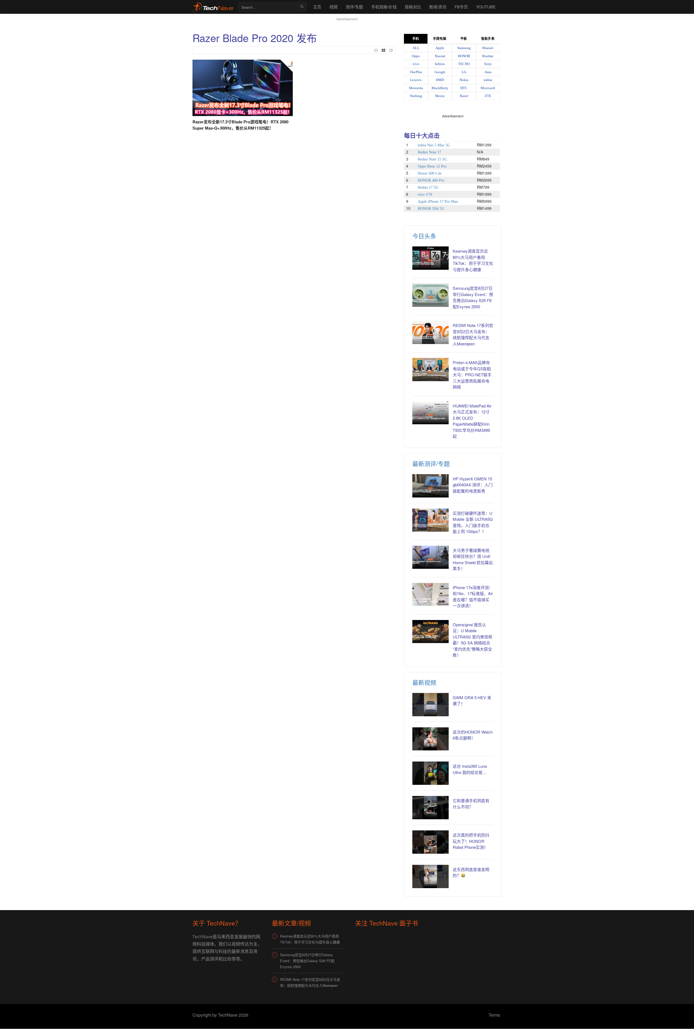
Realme (487, 56)
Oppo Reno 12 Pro (432, 166)
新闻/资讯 (437, 6)
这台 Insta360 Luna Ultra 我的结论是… (470, 769)
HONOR (464, 56)
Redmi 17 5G (428, 187)
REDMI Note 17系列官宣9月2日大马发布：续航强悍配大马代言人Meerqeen (473, 334)
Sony (488, 64)
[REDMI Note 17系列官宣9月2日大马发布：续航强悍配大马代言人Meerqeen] (430, 332)
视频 (333, 6)
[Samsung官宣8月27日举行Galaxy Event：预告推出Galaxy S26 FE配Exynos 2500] (430, 295)
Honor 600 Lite (430, 173)
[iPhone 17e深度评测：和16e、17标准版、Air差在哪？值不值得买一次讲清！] (430, 594)
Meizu (440, 96)
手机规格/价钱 (384, 6)
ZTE (488, 96)
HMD (440, 80)
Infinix (440, 64)
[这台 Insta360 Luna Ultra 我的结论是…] (430, 773)
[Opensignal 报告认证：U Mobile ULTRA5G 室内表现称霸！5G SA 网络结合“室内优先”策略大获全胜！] (430, 631)
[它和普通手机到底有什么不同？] (430, 807)
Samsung (464, 48)
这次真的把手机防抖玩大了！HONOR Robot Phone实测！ (471, 841)
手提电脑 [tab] (439, 39)
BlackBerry (440, 88)
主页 (317, 6)
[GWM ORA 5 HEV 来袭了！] (430, 704)
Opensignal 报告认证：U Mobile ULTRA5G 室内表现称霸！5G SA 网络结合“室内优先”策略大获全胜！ (472, 640)
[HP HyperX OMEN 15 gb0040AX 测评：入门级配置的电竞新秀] (430, 485)
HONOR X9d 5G (431, 209)
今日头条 (424, 236)
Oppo (416, 56)
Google (440, 72)
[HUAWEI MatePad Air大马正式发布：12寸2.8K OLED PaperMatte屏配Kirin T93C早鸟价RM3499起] (430, 413)
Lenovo (416, 80)
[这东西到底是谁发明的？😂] (430, 876)
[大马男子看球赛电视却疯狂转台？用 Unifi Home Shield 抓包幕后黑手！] (430, 557)
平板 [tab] (463, 39)
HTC (463, 88)
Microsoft (488, 88)
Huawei (487, 48)
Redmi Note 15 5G (432, 159)
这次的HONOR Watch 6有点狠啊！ (473, 735)
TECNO (464, 64)
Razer (464, 96)
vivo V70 (425, 194)
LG (464, 72)
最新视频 (424, 682)
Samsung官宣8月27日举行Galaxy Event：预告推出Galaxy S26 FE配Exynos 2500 (473, 297)
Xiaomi (440, 56)
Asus (487, 72)
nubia (488, 80)
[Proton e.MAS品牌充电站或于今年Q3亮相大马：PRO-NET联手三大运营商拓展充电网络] (430, 369)
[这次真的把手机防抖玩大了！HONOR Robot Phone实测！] (430, 842)
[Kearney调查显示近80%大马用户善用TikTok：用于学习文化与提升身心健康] (430, 258)
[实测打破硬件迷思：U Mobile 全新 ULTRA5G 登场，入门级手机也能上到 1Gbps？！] (430, 520)
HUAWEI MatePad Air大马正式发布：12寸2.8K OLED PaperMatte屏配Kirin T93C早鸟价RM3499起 (472, 421)
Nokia (464, 80)
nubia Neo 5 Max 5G (434, 145)
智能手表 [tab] (487, 39)
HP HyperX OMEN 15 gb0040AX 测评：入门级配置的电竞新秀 (473, 485)
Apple (439, 48)
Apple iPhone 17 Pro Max (438, 202)
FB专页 (461, 6)
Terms (494, 1015)
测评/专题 (354, 6)
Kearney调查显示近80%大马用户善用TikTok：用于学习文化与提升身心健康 (473, 260)
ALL (416, 48)
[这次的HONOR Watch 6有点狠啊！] (430, 739)
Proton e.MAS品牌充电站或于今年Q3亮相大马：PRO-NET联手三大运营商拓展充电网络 (472, 374)
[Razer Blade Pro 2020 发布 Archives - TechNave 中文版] (212, 7)
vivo (416, 64)
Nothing (416, 96)
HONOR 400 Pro (431, 180)
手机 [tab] (415, 39)
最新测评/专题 (431, 463)
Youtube (486, 6)
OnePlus (416, 72)
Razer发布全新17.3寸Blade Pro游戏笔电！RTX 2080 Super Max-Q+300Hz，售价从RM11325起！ (240, 125)
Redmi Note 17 (429, 152)
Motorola (416, 88)
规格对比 (413, 6)
